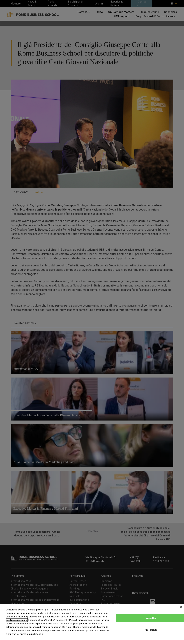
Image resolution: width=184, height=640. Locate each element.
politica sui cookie (16, 620)
